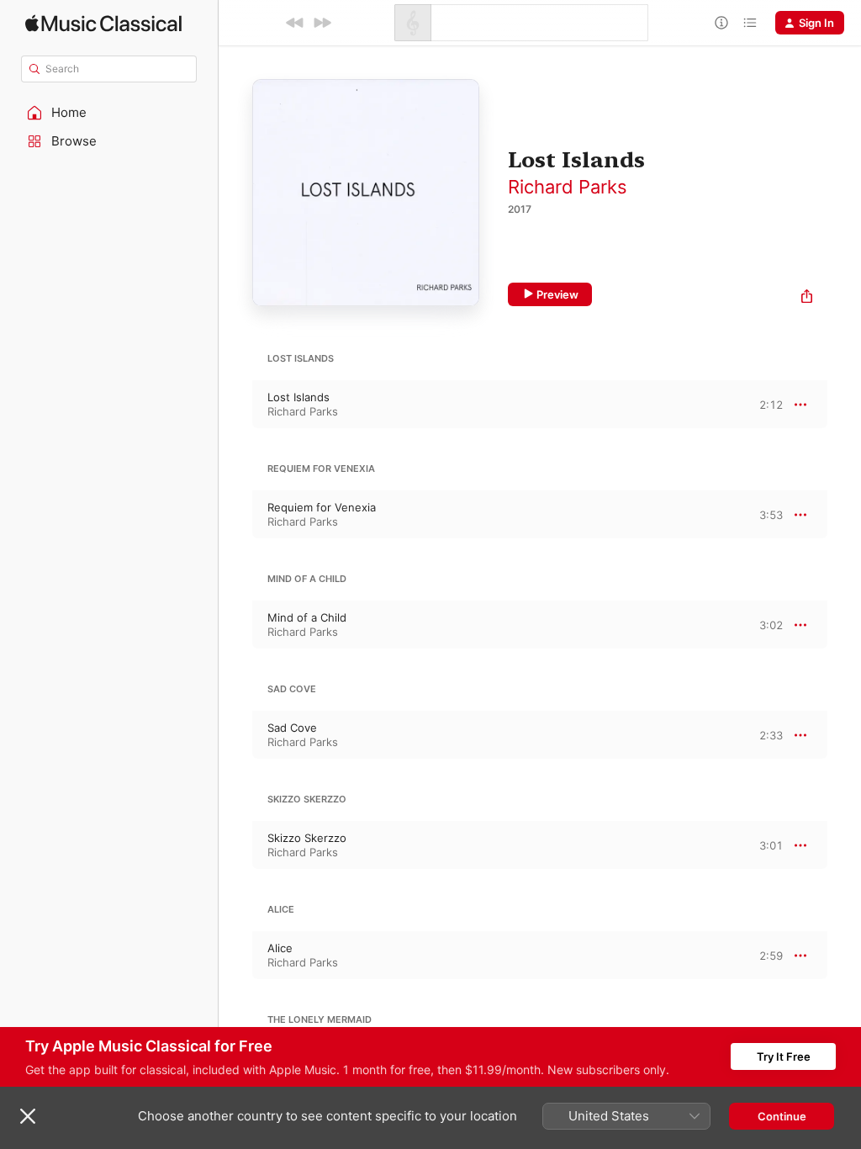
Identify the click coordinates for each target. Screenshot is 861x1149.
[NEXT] (322, 22)
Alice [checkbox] (280, 948)
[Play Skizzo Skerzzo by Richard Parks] (235, 845)
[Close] (27, 1116)
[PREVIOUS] (295, 22)
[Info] (721, 22)
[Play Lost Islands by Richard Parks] (235, 404)
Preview (557, 294)
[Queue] (750, 22)
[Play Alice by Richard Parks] (235, 955)
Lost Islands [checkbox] (298, 397)
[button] (109, 112)
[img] (103, 23)
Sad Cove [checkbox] (292, 727)
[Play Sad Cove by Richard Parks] (235, 735)
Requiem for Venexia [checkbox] (321, 507)
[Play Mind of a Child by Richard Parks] (235, 625)
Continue (782, 1116)
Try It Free (784, 1056)
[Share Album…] (806, 298)
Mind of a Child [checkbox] (306, 617)
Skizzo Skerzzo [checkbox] (306, 838)
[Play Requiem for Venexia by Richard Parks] (235, 515)
